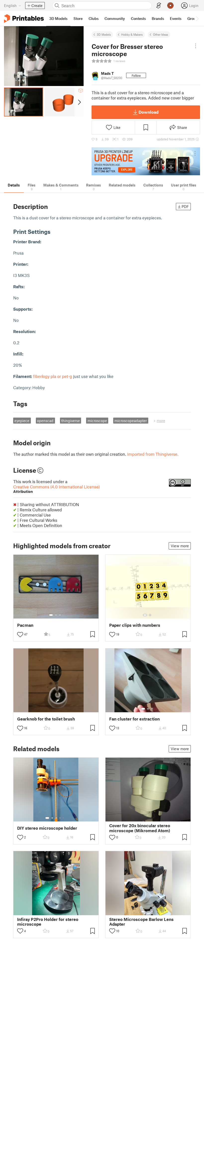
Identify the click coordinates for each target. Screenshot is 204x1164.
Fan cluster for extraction (134, 718)
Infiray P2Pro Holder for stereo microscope (47, 921)
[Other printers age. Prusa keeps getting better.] (146, 161)
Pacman (25, 625)
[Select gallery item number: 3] (60, 615)
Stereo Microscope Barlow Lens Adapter (141, 921)
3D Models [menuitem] (58, 18)
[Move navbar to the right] (197, 18)
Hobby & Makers (132, 34)
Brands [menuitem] (158, 18)
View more (180, 545)
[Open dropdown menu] (195, 46)
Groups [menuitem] (193, 18)
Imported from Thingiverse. (152, 453)
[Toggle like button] (20, 634)
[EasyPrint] (158, 5)
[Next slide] (79, 102)
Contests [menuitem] (138, 18)
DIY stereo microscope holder (47, 828)
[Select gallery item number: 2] (56, 615)
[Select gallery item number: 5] (64, 818)
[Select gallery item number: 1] (51, 615)
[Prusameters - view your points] (170, 5)
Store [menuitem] (78, 18)
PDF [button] (185, 206)
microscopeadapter (130, 420)
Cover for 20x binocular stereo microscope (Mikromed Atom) (139, 828)
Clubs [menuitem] (94, 18)
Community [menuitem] (114, 18)
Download (148, 111)
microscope (97, 420)
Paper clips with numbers (134, 625)
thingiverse (70, 420)
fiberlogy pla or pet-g (52, 376)
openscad (45, 420)
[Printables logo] (24, 18)
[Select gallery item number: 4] (60, 818)
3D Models (104, 34)
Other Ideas (160, 34)
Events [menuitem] (175, 18)
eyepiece (21, 420)
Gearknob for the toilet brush (46, 718)
